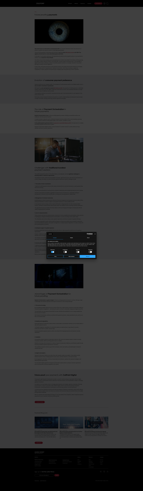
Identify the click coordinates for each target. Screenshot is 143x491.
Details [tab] (71, 237)
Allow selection (72, 256)
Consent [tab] (54, 237)
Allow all (87, 256)
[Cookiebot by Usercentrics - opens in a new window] (88, 234)
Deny (55, 256)
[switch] (65, 252)
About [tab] (88, 237)
